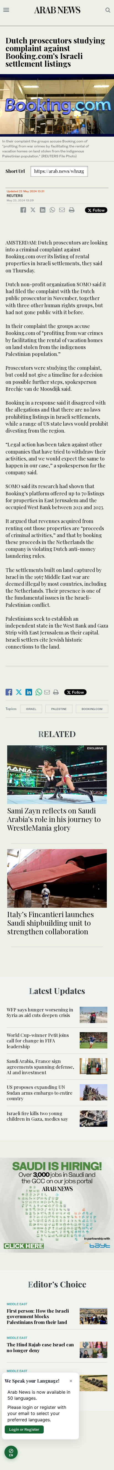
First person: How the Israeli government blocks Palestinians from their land (38, 1316)
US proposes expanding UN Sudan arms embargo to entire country (39, 1092)
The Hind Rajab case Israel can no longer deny (40, 1347)
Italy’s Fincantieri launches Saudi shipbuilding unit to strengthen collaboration (50, 922)
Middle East (17, 1304)
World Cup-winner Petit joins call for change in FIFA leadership (38, 1040)
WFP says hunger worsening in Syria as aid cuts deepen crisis (40, 1012)
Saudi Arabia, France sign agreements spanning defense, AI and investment (40, 1066)
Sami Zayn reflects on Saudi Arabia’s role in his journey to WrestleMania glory (54, 819)
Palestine (59, 709)
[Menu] (6, 10)
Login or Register (24, 1429)
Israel (31, 709)
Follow (98, 210)
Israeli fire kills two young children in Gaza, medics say (37, 1116)
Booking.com (92, 709)
